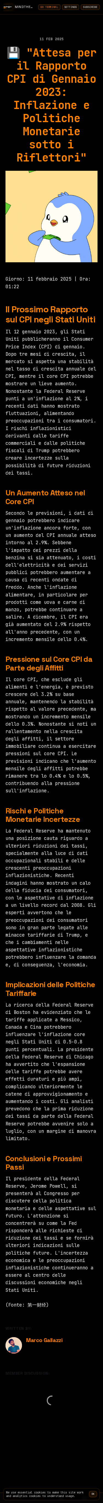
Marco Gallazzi (44, 1340)
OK (92, 1494)
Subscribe (90, 7)
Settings (70, 7)
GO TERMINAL (49, 7)
